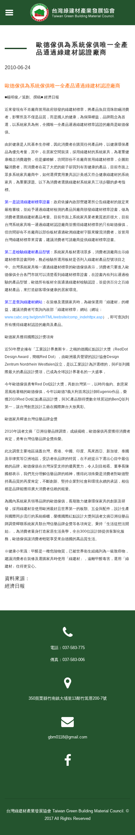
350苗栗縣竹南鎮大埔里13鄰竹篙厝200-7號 (68, 698)
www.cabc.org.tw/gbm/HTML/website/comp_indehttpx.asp (54, 317)
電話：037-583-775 (67, 647)
